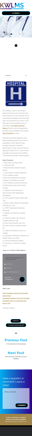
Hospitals (16, 321)
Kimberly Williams (18, 75)
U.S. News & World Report (16, 325)
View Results (7, 277)
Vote (22, 279)
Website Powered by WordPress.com (16, 421)
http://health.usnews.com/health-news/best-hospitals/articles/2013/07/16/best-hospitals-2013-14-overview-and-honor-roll (16, 298)
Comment (21, 405)
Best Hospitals (8, 133)
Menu (17, 13)
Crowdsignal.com (8, 279)
